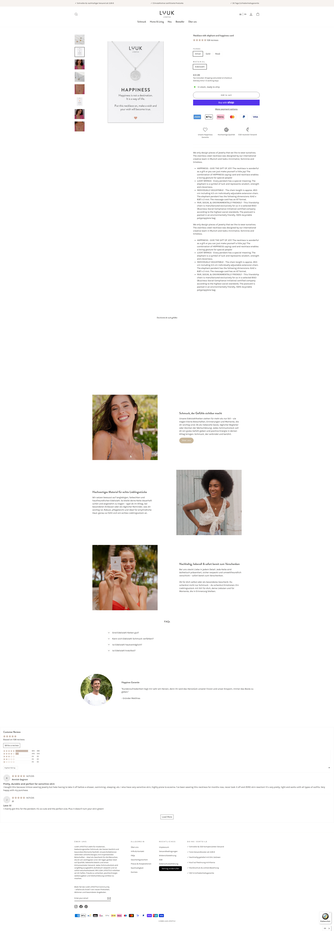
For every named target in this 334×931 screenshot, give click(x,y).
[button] (200, 40)
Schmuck (141, 21)
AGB (160, 860)
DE (240, 14)
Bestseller (180, 21)
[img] (19, 776)
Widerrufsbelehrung (167, 855)
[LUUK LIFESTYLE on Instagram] (75, 906)
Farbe (197, 49)
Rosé (217, 53)
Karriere (134, 872)
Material (199, 62)
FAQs (133, 855)
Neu (170, 21)
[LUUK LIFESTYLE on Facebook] (81, 906)
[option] (245, 14)
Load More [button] (167, 817)
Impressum (164, 847)
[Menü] (329, 913)
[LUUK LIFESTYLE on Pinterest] (86, 906)
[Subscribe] (109, 898)
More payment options (226, 109)
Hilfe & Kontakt (137, 851)
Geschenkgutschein (139, 860)
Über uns (192, 21)
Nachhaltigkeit (137, 868)
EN (245, 14)
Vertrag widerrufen (170, 868)
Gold (208, 53)
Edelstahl (200, 66)
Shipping (208, 78)
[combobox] (240, 14)
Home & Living (157, 21)
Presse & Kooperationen (141, 864)
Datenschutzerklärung (168, 864)
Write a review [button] (12, 745)
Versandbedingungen (168, 851)
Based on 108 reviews (14, 739)
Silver (198, 53)
